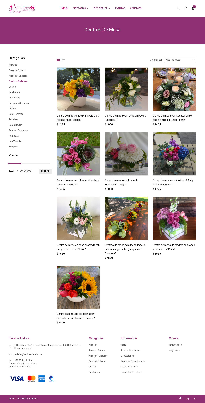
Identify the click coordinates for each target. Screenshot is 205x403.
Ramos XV (14, 135)
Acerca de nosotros (131, 350)
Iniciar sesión (175, 345)
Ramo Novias (15, 125)
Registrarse (175, 350)
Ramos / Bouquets (18, 130)
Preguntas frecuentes (132, 372)
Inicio (64, 8)
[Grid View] (58, 59)
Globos (12, 108)
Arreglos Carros (17, 70)
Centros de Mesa (18, 81)
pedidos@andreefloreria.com (28, 354)
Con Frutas (14, 92)
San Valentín (15, 141)
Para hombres (16, 114)
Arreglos (13, 65)
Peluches (13, 119)
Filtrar (45, 171)
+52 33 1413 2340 (23, 360)
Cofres (12, 86)
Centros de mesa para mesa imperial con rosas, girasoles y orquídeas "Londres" (125, 249)
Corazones (14, 97)
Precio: (12, 171)
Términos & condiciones (133, 361)
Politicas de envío (129, 366)
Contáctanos (127, 356)
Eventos (120, 8)
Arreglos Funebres (18, 76)
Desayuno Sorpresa (19, 103)
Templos (13, 146)
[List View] (63, 59)
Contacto (136, 8)
